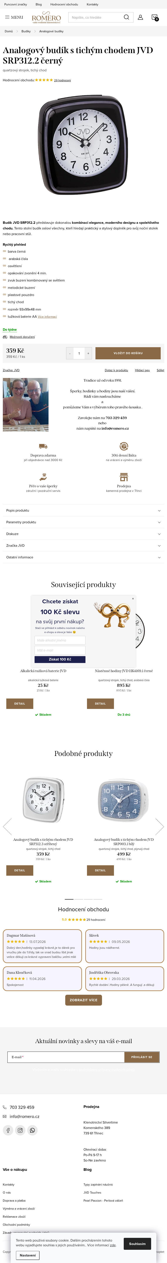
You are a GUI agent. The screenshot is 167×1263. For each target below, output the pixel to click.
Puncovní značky (15, 4)
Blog (39, 4)
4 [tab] (98, 899)
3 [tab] (88, 899)
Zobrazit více (83, 1000)
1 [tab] (69, 899)
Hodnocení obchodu (64, 4)
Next (159, 826)
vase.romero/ (20, 1130)
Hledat (127, 17)
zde (113, 1245)
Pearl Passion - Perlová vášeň (103, 1200)
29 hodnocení (62, 80)
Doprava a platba (14, 1200)
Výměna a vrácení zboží (19, 1209)
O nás (7, 1192)
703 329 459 (22, 1107)
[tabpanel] (43, 831)
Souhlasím (137, 1243)
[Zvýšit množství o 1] (88, 353)
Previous (7, 826)
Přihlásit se (141, 1057)
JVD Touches (92, 1192)
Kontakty (92, 4)
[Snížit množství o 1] (69, 353)
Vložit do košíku (128, 353)
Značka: (11, 370)
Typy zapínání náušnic (98, 1184)
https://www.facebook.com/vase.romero (8, 1130)
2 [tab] (78, 899)
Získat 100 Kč (60, 659)
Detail (19, 704)
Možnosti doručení (22, 337)
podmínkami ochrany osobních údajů (107, 1069)
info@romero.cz (24, 1116)
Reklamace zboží (14, 1217)
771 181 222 (32, 1130)
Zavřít (27, 369)
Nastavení (28, 1255)
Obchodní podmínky (16, 1225)
